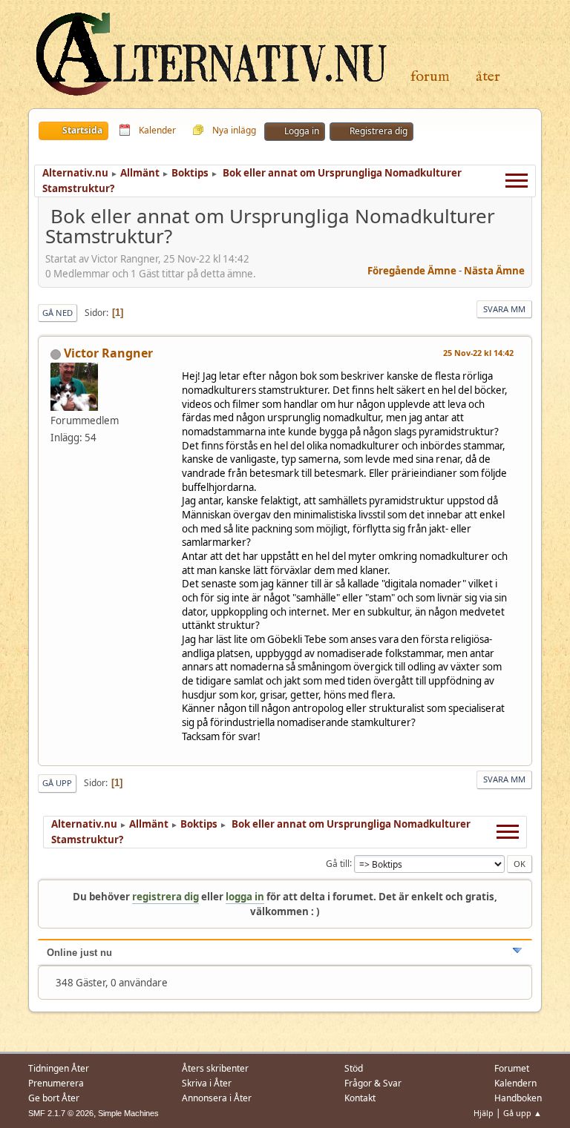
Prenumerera (56, 1083)
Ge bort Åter (53, 1098)
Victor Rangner (108, 353)
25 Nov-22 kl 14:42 (478, 352)
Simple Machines (128, 1113)
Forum (430, 76)
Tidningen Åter (58, 1068)
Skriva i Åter (207, 1083)
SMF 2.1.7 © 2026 (61, 1113)
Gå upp (57, 782)
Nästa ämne (494, 270)
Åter (488, 76)
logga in (245, 896)
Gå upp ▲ (522, 1112)
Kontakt (360, 1098)
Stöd (353, 1068)
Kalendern (515, 1083)
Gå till (338, 863)
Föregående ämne (411, 270)
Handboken (518, 1098)
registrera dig (165, 896)
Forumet (511, 1068)
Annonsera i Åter (217, 1098)
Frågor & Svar (373, 1083)
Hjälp (484, 1112)
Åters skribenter (215, 1068)
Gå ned (57, 312)
